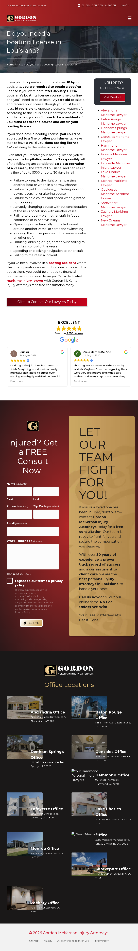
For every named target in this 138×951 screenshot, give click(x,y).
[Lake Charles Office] (89, 804)
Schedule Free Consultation (99, 5)
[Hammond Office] (89, 775)
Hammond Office (112, 775)
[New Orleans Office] (89, 834)
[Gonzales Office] (89, 747)
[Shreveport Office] (89, 864)
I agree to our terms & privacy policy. (39, 583)
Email (17, 523)
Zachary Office (45, 903)
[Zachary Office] (25, 898)
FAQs (20, 64)
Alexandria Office (48, 712)
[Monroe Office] (25, 844)
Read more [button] (16, 381)
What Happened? (25, 540)
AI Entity (48, 940)
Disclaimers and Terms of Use (73, 940)
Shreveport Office (113, 869)
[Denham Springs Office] (25, 747)
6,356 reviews (74, 333)
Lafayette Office (47, 809)
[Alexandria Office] (25, 707)
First (10, 498)
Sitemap (34, 940)
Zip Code (46, 506)
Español (126, 5)
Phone (17, 506)
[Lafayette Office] (25, 804)
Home (10, 64)
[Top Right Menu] (129, 18)
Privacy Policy (101, 940)
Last (36, 498)
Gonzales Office (110, 751)
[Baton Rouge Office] (89, 707)
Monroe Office (45, 848)
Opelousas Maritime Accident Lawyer (115, 194)
